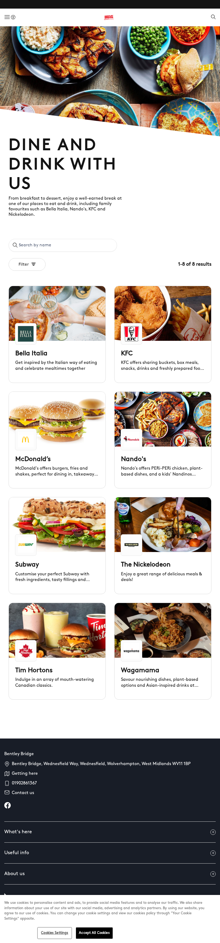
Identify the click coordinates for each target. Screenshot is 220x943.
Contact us (23, 793)
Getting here (25, 774)
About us (14, 874)
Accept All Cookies (94, 933)
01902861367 (24, 783)
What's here (18, 832)
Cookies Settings (54, 933)
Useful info (16, 853)
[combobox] (63, 245)
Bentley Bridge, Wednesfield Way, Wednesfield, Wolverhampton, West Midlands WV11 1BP (101, 764)
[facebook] (7, 805)
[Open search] (213, 17)
